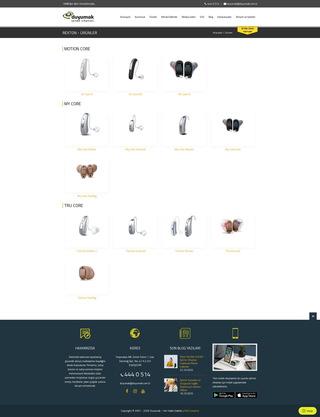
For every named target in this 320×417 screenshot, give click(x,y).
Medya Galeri (189, 17)
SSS (202, 17)
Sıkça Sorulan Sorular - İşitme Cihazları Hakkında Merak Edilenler (192, 362)
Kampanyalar (225, 17)
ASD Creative (191, 411)
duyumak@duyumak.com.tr (242, 4)
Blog (211, 17)
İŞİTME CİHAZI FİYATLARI (247, 30)
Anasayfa (125, 17)
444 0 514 (213, 4)
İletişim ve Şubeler (245, 17)
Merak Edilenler (169, 17)
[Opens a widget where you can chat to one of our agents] (307, 411)
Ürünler (153, 17)
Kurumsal (140, 17)
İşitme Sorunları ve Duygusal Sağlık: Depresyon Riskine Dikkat (190, 385)
